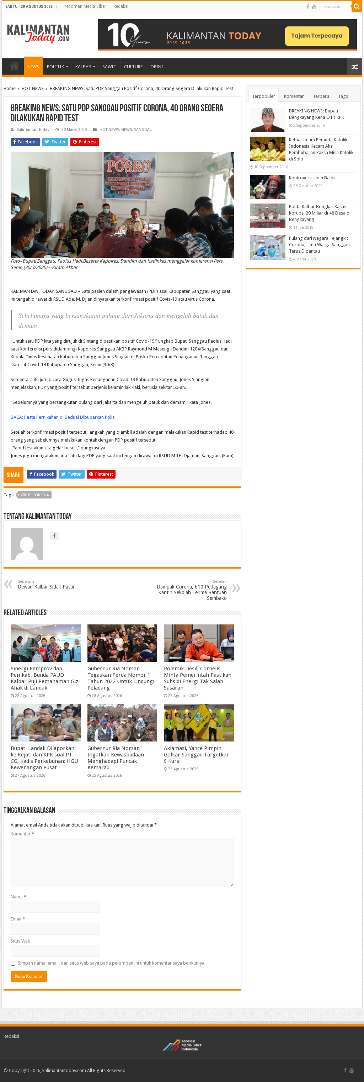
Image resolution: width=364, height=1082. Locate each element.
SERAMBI (14, 65)
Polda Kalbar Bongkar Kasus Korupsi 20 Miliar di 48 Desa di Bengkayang (319, 213)
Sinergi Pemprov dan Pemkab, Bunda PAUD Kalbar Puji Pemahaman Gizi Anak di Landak (45, 678)
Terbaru (321, 96)
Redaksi (120, 6)
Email (18, 919)
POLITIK (55, 66)
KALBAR (83, 66)
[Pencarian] (357, 6)
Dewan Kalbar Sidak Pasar (46, 584)
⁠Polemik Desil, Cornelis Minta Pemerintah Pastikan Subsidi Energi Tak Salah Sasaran (197, 678)
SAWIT (109, 66)
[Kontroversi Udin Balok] (267, 187)
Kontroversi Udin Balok (312, 177)
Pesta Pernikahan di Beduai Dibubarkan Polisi (70, 417)
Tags (343, 96)
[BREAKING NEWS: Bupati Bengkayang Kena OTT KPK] (267, 120)
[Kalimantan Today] (38, 33)
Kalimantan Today (33, 129)
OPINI (156, 66)
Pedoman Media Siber (85, 6)
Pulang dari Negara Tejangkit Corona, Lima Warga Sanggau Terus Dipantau (319, 245)
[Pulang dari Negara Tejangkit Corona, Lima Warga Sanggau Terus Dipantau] (267, 247)
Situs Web (21, 941)
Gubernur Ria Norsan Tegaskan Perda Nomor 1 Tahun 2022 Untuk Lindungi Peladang (120, 678)
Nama (18, 896)
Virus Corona (35, 495)
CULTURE (133, 66)
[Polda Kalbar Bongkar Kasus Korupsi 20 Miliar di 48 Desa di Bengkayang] (267, 216)
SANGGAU (143, 129)
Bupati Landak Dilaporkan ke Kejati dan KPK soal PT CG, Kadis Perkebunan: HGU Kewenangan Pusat (44, 758)
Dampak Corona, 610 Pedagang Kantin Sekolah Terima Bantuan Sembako (192, 590)
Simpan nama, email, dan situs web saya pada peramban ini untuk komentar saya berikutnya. (111, 963)
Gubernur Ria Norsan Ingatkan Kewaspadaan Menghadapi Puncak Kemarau (115, 758)
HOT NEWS (33, 88)
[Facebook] (308, 6)
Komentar (22, 833)
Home (10, 88)
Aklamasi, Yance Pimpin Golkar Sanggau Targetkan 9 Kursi (197, 754)
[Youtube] (314, 6)
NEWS (33, 66)
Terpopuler (263, 96)
